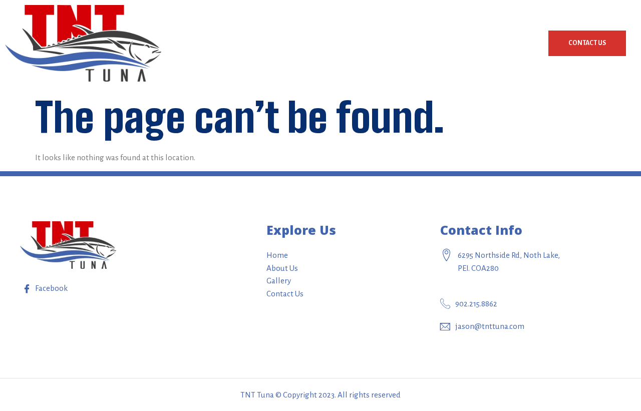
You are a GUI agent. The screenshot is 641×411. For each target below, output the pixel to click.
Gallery (515, 43)
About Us (460, 43)
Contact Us (587, 43)
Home (407, 43)
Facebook (51, 288)
